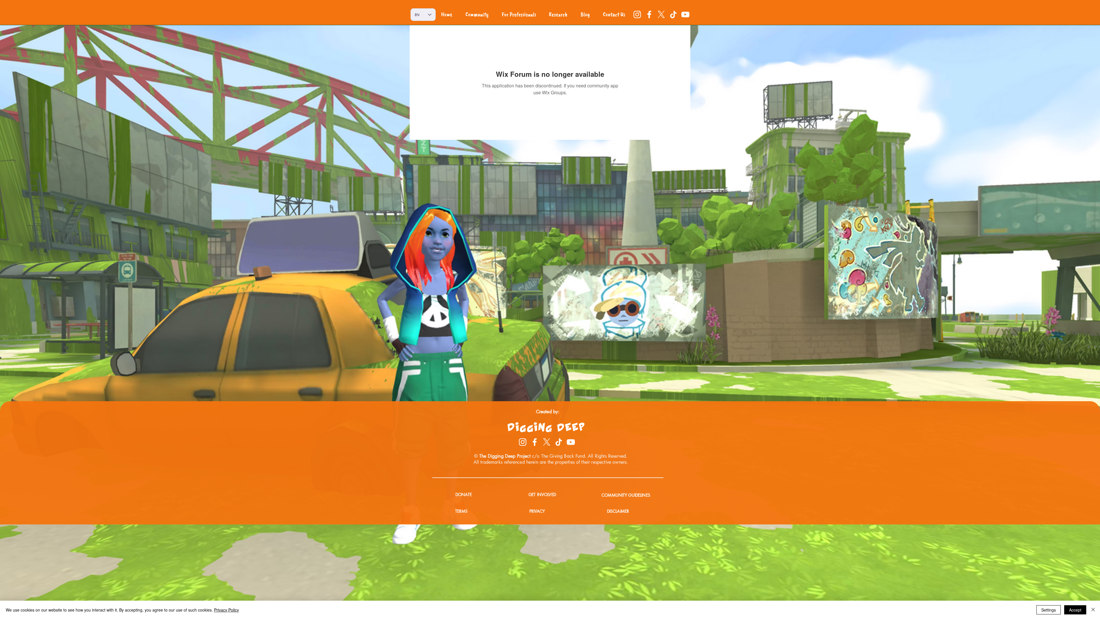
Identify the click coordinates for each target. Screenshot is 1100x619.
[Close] (1093, 609)
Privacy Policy (226, 610)
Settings (1048, 610)
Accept (1075, 610)
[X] (661, 14)
